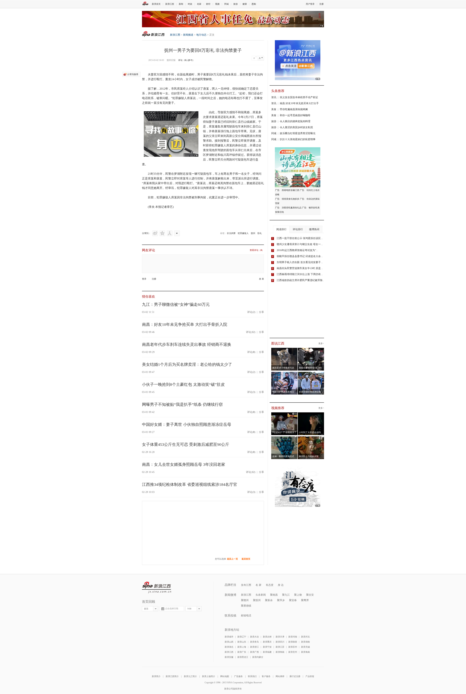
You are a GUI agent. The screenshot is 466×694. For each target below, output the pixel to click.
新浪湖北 (229, 647)
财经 (208, 4)
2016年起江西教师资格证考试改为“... (297, 250)
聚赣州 (245, 600)
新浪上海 (241, 647)
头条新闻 (261, 594)
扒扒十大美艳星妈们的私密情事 (297, 139)
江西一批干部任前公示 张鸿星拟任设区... (300, 238)
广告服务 (238, 676)
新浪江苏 (280, 647)
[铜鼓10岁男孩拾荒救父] (284, 374)
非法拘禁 (231, 233)
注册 (321, 4)
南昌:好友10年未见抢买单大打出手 (299, 103)
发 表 (261, 279)
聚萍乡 (281, 600)
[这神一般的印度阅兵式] (284, 438)
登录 (144, 279)
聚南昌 (274, 594)
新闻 (181, 4)
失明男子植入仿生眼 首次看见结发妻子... (300, 262)
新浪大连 (254, 636)
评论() (251, 312)
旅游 (235, 4)
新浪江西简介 (172, 676)
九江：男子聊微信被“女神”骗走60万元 (176, 304)
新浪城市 (229, 636)
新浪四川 (280, 642)
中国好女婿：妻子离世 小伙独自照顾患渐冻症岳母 (186, 424)
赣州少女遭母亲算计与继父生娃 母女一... (300, 244)
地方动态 (201, 34)
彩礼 (259, 233)
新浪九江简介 (190, 676)
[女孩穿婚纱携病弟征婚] (311, 374)
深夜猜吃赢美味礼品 (291, 207)
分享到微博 (132, 74)
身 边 (281, 585)
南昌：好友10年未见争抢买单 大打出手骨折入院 (184, 324)
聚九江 (286, 594)
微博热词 (314, 229)
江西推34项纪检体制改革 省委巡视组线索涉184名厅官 (189, 484)
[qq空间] (162, 233)
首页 (146, 608)
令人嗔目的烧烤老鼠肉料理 (295, 121)
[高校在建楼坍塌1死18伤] (311, 350)
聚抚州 (257, 600)
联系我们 (252, 676)
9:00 (189, 608)
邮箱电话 (246, 615)
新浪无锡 (305, 647)
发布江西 (246, 585)
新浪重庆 (267, 642)
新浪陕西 (292, 642)
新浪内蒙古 (257, 657)
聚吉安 (310, 594)
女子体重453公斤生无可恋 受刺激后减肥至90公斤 (185, 444)
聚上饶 (298, 594)
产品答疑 (309, 676)
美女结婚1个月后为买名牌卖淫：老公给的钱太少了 (187, 364)
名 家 (258, 585)
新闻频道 (188, 34)
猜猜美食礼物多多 (290, 199)
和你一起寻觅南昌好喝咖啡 (295, 115)
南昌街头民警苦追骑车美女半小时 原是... (300, 268)
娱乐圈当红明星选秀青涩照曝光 (297, 133)
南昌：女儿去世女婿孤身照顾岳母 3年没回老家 (183, 464)
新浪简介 (156, 676)
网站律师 (280, 676)
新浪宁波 (267, 647)
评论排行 (298, 229)
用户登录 (310, 4)
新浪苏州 (292, 647)
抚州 (253, 233)
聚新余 (269, 600)
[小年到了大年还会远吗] (311, 414)
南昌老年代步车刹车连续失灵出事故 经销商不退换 (186, 344)
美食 (273, 109)
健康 (244, 4)
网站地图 (224, 676)
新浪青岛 (254, 642)
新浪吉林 (267, 636)
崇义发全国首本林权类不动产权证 (299, 97)
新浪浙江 (254, 647)
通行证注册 (294, 676)
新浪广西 (254, 652)
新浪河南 (292, 636)
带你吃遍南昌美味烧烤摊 (294, 109)
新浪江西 (169, 4)
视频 (217, 4)
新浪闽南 (280, 652)
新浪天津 (280, 636)
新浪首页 (156, 4)
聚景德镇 (246, 605)
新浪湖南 (305, 642)
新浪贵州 (292, 652)
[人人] (170, 233)
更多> (321, 343)
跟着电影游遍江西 (290, 190)
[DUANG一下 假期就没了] (284, 414)
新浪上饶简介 (208, 676)
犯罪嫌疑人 (243, 233)
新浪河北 (305, 636)
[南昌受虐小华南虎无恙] (284, 350)
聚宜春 (293, 600)
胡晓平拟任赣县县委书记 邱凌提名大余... (300, 256)
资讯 (273, 97)
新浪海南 (305, 652)
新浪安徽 (229, 657)
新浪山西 (229, 642)
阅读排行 (281, 229)
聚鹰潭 (305, 600)
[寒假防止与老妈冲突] (311, 438)
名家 (199, 4)
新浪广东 (241, 652)
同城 (226, 4)
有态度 (269, 585)
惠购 (254, 4)
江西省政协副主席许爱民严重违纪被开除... (301, 280)
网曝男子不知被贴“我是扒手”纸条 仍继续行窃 (182, 404)
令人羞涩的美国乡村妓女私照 (296, 127)
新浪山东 (241, 642)
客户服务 (266, 676)
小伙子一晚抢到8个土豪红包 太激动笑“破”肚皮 (183, 384)
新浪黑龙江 (242, 657)
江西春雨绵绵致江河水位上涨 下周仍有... (300, 274)
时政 (190, 4)
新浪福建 (267, 652)
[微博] (155, 233)
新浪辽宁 (241, 636)
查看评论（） (257, 250)
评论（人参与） (186, 60)
